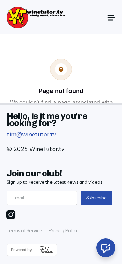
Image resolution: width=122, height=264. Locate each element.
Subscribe (96, 198)
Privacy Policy (64, 230)
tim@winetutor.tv (31, 134)
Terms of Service (24, 230)
